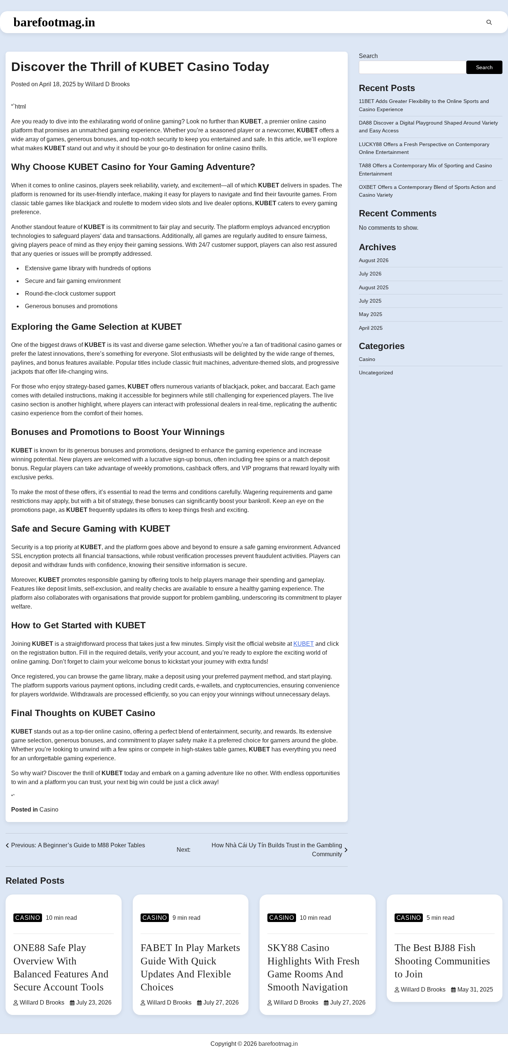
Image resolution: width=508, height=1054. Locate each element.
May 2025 (370, 314)
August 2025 (374, 287)
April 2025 (371, 328)
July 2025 (370, 301)
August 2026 (374, 260)
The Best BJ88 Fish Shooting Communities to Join (442, 960)
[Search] (489, 22)
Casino (48, 809)
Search (368, 56)
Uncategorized (376, 372)
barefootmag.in (54, 22)
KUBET (303, 644)
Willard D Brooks (107, 84)
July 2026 (370, 274)
